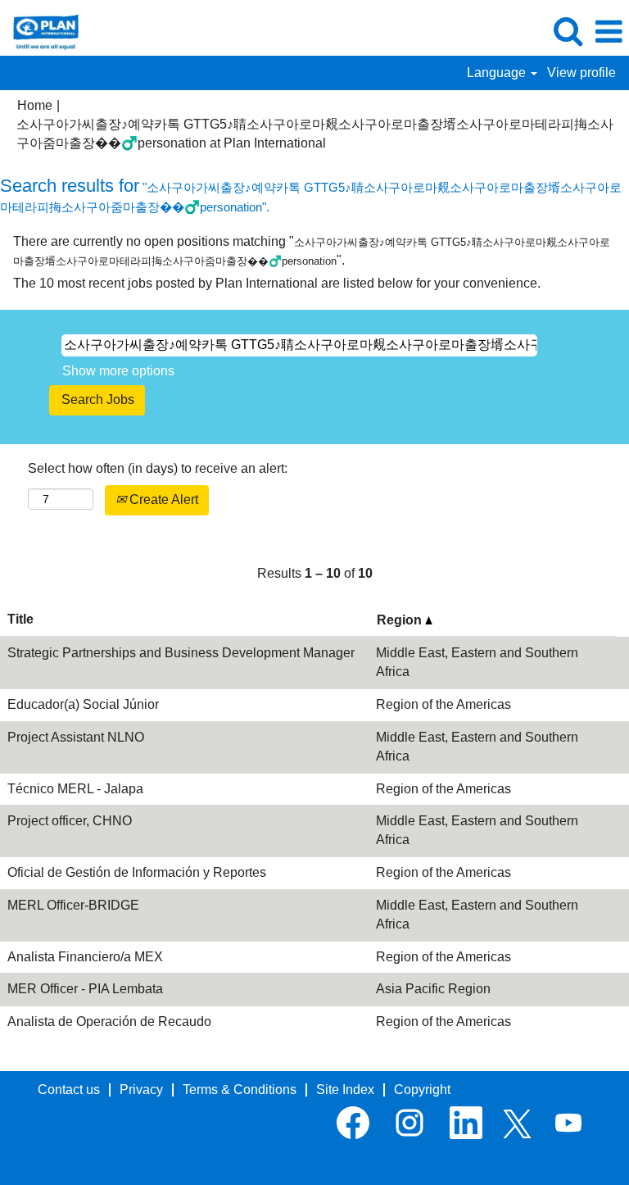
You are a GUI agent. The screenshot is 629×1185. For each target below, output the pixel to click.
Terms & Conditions (239, 1089)
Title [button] (20, 619)
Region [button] (401, 620)
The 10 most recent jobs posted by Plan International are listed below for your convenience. (277, 283)
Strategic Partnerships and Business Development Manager (181, 653)
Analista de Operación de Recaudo (109, 1021)
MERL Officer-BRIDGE (73, 905)
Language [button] (498, 72)
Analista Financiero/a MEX (85, 957)
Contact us (69, 1089)
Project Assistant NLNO (75, 737)
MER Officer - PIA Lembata (85, 989)
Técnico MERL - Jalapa (75, 789)
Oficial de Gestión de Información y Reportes (136, 872)
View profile (581, 72)
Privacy (141, 1089)
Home (34, 105)
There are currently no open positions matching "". (311, 250)
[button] (608, 32)
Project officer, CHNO (69, 821)
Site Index (345, 1089)
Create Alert (162, 499)
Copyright (422, 1089)
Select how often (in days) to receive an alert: (157, 468)
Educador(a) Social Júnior (83, 704)
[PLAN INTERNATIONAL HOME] (39, 31)
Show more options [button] (118, 371)
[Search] (567, 31)
